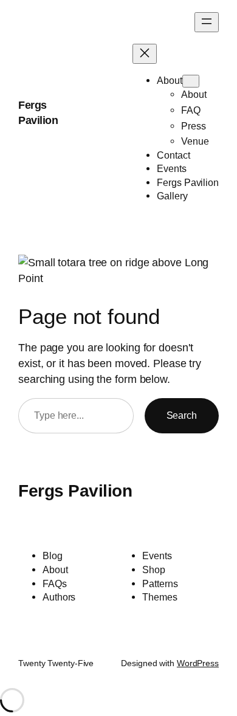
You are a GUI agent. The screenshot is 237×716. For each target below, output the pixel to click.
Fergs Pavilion (75, 490)
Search (182, 415)
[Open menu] (206, 22)
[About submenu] (190, 81)
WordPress (198, 663)
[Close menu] (144, 54)
